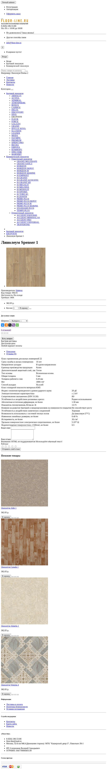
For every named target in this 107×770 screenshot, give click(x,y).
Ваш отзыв (6, 439)
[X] (9, 325)
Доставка (10, 80)
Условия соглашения (15, 709)
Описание (10, 351)
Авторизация (12, 9)
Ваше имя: (5, 428)
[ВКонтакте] (2, 325)
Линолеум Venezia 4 (10, 685)
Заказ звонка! (20, 33)
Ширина (5, 321)
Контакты (10, 82)
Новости (10, 84)
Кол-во (9, 308)
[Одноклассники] (6, 325)
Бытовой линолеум (14, 93)
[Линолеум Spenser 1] (25, 286)
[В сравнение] (18, 517)
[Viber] (13, 325)
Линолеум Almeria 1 (10, 626)
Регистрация (11, 7)
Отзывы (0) (11, 354)
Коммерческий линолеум (17, 157)
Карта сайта (11, 724)
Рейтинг (4, 444)
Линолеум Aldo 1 (8, 508)
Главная (9, 77)
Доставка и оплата (14, 704)
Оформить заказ (13, 14)
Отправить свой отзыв (11, 449)
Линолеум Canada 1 (10, 567)
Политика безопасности (17, 707)
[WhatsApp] (17, 325)
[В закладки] (15, 517)
